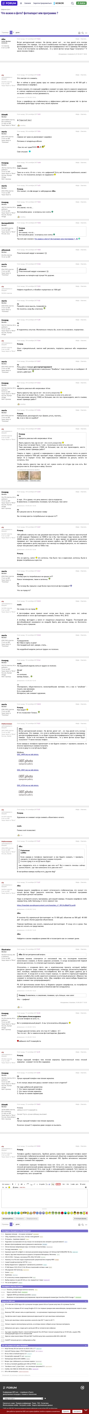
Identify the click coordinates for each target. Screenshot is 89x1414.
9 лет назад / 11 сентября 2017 (28, 1013)
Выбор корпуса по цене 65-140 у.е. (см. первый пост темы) (24, 1280)
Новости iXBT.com (8, 1301)
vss (21, 835)
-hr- (3, 1187)
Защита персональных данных (42, 1405)
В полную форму (80, 1219)
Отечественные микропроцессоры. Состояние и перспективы (25, 1247)
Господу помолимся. (11, 1249)
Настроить (77, 1411)
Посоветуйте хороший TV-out (14, 1356)
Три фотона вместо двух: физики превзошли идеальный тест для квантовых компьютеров (35, 1316)
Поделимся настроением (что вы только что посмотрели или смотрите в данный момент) (34, 1242)
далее (17, 32)
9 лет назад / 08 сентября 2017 (28, 114)
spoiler (42, 1184)
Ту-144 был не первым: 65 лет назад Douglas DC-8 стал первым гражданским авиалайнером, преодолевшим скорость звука (45, 1308)
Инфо (77, 39)
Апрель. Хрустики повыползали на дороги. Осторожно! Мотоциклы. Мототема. (30, 1254)
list (67, 1184)
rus (6, 1187)
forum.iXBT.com (47, 1408)
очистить (22, 1187)
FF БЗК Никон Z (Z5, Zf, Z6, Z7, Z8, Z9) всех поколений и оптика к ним (26, 1267)
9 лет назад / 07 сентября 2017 (28, 39)
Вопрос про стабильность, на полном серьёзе (20, 1361)
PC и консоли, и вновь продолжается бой (18, 1277)
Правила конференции (23, 1403)
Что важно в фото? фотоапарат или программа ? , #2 (56, 239)
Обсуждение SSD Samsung (13, 1270)
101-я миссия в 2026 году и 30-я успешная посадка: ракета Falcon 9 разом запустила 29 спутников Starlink (40, 1304)
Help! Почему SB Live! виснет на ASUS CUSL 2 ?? (20, 1348)
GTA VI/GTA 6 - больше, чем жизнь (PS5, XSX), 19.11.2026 (22, 1257)
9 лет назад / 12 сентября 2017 (28, 1104)
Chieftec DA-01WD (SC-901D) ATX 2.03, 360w (18, 1369)
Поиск (34, 1403)
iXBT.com (6, 1408)
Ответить (83, 39)
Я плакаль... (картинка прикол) (15, 1239)
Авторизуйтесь (8, 1219)
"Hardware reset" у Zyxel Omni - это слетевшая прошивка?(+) (25, 1366)
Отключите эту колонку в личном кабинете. (16, 1375)
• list (63, 1184)
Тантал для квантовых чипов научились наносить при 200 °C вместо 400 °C (29, 1320)
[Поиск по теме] (82, 33)
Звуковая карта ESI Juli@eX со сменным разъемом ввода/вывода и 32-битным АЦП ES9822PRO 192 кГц (38, 1252)
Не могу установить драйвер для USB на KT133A (20, 1364)
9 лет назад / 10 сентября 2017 (29, 601)
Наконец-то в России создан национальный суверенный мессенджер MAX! (29, 1259)
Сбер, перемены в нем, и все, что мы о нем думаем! (22, 1236)
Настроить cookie (25, 1405)
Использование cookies (10, 1405)
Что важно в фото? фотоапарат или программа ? (29, 13)
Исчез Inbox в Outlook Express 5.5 (16, 1354)
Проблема (8, 1275)
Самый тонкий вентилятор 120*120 (16, 1262)
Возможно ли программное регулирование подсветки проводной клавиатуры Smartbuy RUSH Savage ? (41, 1297)
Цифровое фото (5, 9)
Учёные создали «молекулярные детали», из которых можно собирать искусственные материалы (37, 1324)
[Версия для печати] (79, 33)
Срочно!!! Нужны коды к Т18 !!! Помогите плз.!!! (20, 1351)
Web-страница (6, 179)
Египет (7, 1272)
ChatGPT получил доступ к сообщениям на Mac (20, 1340)
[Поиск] (72, 3)
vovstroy (22, 125)
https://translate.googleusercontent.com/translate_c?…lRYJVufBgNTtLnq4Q (46, 905)
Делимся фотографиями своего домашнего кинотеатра (23, 1244)
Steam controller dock (14, 1292)
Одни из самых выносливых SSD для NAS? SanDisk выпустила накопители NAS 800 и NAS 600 (35, 1336)
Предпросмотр (32, 1219)
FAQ (38, 1403)
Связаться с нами (9, 1403)
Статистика (45, 1403)
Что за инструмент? (11, 1282)
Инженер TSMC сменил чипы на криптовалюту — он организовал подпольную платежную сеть (36, 1312)
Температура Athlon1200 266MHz (15, 1359)
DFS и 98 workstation (11, 1371)
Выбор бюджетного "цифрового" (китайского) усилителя (24, 1265)
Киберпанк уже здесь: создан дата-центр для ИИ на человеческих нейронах (30, 1328)
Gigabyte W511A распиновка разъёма (19, 1295)
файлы (16, 1187)
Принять (66, 1411)
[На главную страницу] (9, 3)
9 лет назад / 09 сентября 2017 (28, 264)
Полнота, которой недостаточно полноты (20, 1289)
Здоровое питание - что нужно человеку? (19, 1234)
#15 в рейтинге (6, 121)
